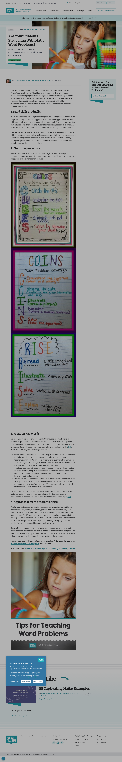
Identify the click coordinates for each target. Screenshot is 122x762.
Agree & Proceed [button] (37, 681)
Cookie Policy (32, 677)
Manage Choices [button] (14, 681)
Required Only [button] (26, 681)
